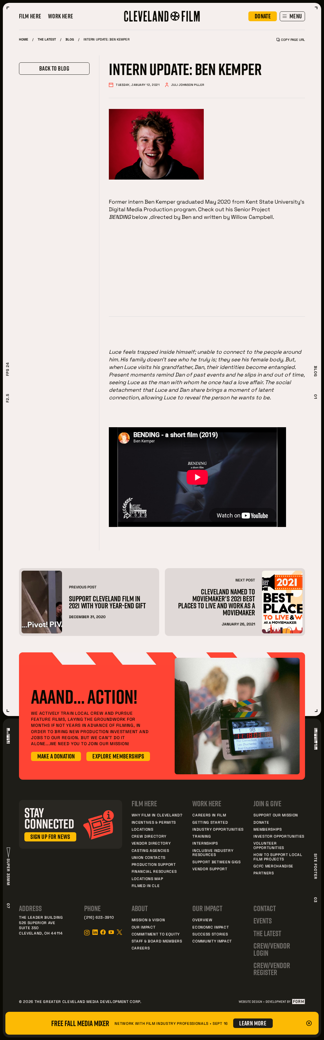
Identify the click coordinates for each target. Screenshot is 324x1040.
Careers (141, 947)
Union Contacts (148, 857)
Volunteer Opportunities (268, 845)
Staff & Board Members (157, 940)
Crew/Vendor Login (271, 949)
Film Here (30, 16)
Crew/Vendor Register (271, 969)
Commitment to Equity (156, 933)
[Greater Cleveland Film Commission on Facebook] (103, 932)
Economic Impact (210, 926)
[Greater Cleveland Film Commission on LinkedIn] (95, 932)
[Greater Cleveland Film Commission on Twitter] (119, 932)
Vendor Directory (151, 843)
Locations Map (147, 878)
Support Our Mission (275, 814)
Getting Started (210, 822)
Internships (205, 843)
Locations (142, 829)
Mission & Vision (148, 919)
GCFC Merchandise (273, 865)
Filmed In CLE (146, 885)
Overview (202, 919)
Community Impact (212, 940)
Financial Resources (154, 871)
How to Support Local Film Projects (277, 856)
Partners (263, 872)
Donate (261, 822)
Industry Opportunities (218, 829)
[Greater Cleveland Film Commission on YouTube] (111, 932)
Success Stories (210, 933)
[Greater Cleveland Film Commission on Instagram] (87, 932)
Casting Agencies (150, 850)
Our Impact (144, 926)
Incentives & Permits (154, 822)
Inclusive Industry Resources (212, 852)
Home (23, 39)
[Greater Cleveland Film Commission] (162, 16)
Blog (69, 39)
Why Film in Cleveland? (157, 814)
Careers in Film (209, 814)
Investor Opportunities (278, 836)
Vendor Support (209, 868)
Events (262, 920)
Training (201, 836)
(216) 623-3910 (99, 917)
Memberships (267, 829)
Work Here (60, 16)
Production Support (154, 864)
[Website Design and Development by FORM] (271, 1001)
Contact (264, 908)
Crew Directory (149, 836)
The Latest (47, 39)
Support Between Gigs (216, 861)
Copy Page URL (293, 39)
